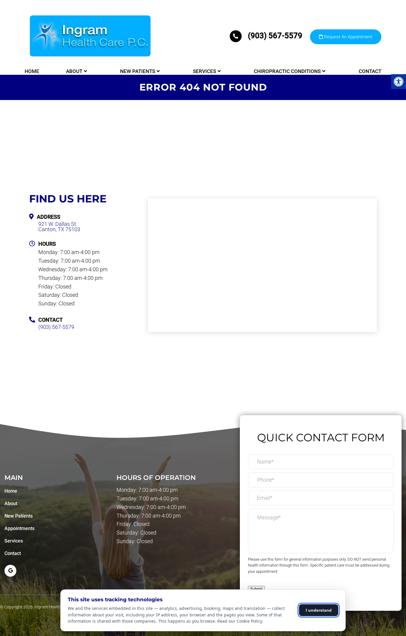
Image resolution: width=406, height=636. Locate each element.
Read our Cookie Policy (239, 621)
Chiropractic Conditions (287, 71)
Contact (370, 71)
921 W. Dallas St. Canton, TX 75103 (59, 226)
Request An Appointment (347, 36)
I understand (319, 610)
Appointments (19, 528)
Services (204, 71)
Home (32, 71)
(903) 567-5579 (275, 35)
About (74, 71)
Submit (256, 589)
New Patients (137, 71)
